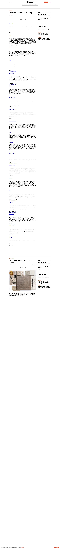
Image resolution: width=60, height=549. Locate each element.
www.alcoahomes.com (12, 71)
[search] (10, 2)
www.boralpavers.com (12, 200)
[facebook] (20, 19)
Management (10, 10)
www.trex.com (11, 46)
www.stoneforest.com (12, 235)
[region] (30, 547)
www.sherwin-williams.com (13, 163)
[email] (25, 19)
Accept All (56, 547)
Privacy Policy (22, 547)
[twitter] (22, 19)
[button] (9, 2)
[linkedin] (21, 19)
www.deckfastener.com (12, 212)
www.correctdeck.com (12, 84)
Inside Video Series (11, 258)
